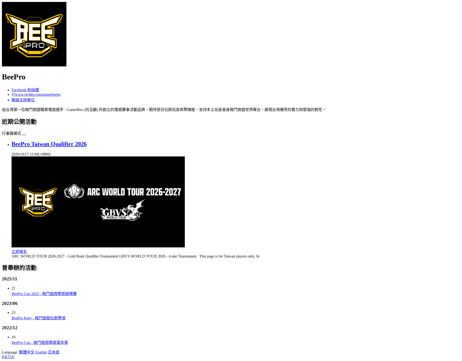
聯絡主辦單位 (23, 100)
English (41, 352)
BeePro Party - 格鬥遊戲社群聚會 (39, 318)
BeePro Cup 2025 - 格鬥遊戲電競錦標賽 (44, 294)
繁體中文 (26, 352)
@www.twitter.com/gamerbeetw (36, 94)
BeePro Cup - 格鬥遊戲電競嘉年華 (40, 343)
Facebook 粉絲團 (25, 90)
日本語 (53, 352)
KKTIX (8, 357)
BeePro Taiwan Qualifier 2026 (49, 144)
